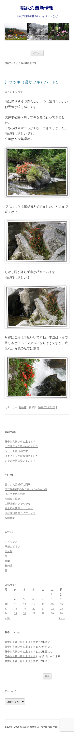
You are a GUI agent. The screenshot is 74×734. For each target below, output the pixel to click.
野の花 (22, 407)
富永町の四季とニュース (19, 508)
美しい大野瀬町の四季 (17, 484)
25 (15, 613)
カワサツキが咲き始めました (21, 446)
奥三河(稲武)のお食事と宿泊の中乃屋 (26, 489)
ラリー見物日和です (16, 451)
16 (61, 604)
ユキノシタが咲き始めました (21, 456)
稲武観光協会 (12, 499)
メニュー (37, 53)
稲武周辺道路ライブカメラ (20, 513)
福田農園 (10, 518)
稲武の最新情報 (37, 8)
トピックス (11, 541)
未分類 (8, 551)
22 (52, 608)
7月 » (62, 618)
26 (24, 613)
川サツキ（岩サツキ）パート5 (31, 82)
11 (15, 604)
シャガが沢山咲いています (20, 460)
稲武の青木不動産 (15, 494)
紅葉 (7, 561)
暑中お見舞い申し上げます (20, 441)
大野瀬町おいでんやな (17, 503)
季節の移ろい (12, 546)
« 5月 (7, 618)
